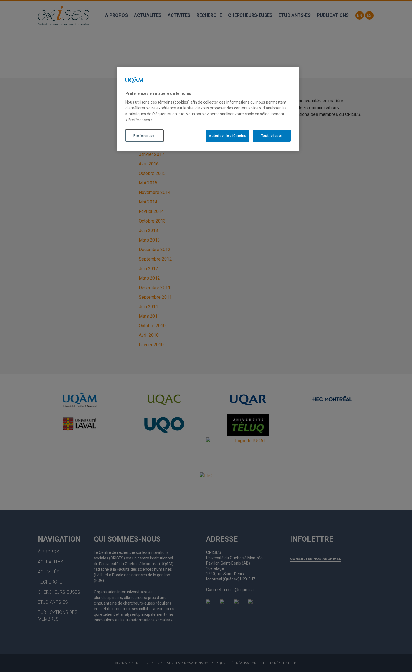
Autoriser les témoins (227, 136)
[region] (208, 109)
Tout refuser (271, 136)
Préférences (144, 136)
